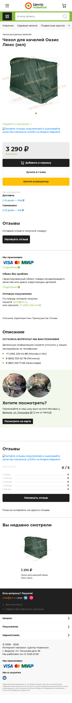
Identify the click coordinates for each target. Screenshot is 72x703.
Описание (8, 318)
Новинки (8, 25)
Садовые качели (27, 25)
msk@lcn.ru (10, 597)
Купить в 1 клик (36, 172)
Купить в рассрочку (36, 181)
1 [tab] (36, 113)
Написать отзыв (16, 239)
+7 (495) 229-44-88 (30, 305)
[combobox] (42, 16)
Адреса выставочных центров (25, 609)
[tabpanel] (36, 81)
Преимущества (40, 318)
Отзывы (53, 318)
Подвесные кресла (53, 25)
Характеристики (22, 318)
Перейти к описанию (16, 124)
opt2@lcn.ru (20, 302)
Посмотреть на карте (18, 421)
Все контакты (14, 604)
